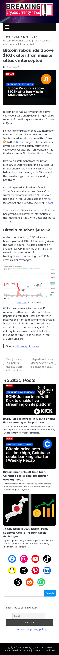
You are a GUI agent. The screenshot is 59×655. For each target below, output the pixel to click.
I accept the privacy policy (31, 629)
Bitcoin (20, 142)
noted (49, 202)
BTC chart (22, 302)
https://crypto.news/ (27, 346)
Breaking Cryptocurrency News (37, 647)
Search (50, 593)
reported (39, 210)
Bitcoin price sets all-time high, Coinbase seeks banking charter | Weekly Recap (26, 476)
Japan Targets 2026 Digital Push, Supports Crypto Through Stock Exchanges (25, 532)
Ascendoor (25, 650)
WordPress (50, 650)
